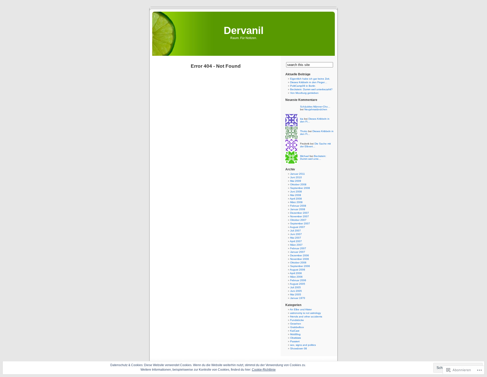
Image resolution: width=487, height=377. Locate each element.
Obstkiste (295, 337)
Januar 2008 (297, 209)
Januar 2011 (297, 173)
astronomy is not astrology (305, 313)
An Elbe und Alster (301, 309)
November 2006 (299, 259)
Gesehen (295, 323)
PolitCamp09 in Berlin (302, 85)
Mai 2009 (295, 180)
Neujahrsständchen (315, 109)
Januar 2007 (297, 251)
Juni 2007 (296, 234)
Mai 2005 (295, 294)
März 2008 (296, 202)
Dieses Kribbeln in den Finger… (308, 82)
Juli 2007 (295, 230)
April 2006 (296, 273)
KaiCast (294, 330)
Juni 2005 (296, 291)
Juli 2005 (295, 287)
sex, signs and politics (303, 345)
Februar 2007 (298, 248)
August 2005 (297, 283)
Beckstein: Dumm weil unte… (313, 157)
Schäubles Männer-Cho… (315, 106)
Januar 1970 (297, 298)
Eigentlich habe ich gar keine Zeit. (310, 78)
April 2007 (296, 241)
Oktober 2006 (298, 262)
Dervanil (244, 30)
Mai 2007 (295, 237)
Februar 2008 (298, 205)
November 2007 (299, 216)
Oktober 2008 (298, 184)
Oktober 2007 (298, 220)
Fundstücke (297, 320)
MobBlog (295, 334)
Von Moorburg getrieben (304, 93)
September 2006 (300, 266)
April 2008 (296, 198)
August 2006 (297, 269)
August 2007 (297, 227)
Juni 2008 (296, 191)
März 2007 (296, 244)
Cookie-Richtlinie (264, 369)
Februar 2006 (298, 280)
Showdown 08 (298, 348)
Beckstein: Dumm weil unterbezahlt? (311, 89)
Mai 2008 (295, 195)
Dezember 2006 (299, 255)
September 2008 (300, 188)
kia (301, 118)
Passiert (295, 341)
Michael (304, 156)
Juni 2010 (296, 177)
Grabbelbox (297, 327)
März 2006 (296, 276)
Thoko (303, 131)
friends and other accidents (306, 316)
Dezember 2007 (299, 212)
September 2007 (300, 223)
